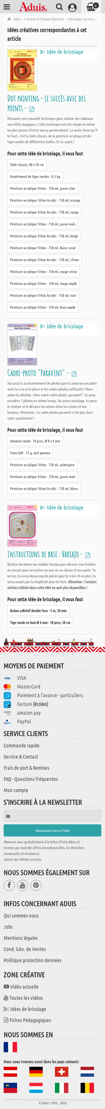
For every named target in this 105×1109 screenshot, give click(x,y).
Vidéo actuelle (24, 986)
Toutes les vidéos (26, 997)
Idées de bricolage (28, 1009)
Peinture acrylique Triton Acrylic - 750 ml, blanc (44, 488)
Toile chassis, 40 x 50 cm (27, 164)
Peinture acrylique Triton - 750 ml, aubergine (42, 464)
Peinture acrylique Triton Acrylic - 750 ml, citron (44, 259)
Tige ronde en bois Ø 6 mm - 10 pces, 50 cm (40, 622)
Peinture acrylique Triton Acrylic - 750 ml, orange (45, 200)
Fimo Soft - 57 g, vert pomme (30, 452)
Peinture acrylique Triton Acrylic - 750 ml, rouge (44, 212)
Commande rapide (22, 745)
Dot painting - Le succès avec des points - (46, 103)
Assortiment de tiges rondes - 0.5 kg (35, 176)
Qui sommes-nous (21, 915)
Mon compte (16, 790)
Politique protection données (33, 960)
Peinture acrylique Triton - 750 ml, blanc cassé (43, 247)
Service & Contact (21, 756)
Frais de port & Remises (26, 767)
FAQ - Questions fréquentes (31, 779)
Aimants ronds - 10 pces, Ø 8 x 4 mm (35, 441)
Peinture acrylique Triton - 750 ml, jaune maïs (42, 224)
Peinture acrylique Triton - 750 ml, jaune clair (42, 188)
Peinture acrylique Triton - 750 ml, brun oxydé (42, 307)
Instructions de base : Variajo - (45, 553)
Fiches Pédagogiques (30, 1020)
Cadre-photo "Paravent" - (38, 372)
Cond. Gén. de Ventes (25, 949)
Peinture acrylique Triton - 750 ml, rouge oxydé (43, 283)
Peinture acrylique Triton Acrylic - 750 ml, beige (44, 235)
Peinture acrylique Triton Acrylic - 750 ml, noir (43, 295)
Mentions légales (21, 938)
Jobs (8, 926)
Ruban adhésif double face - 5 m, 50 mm (38, 610)
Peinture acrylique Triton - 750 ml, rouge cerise (43, 271)
